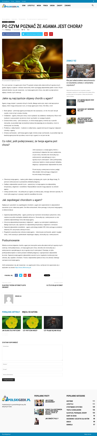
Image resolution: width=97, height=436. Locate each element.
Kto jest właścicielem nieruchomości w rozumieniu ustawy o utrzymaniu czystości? (80, 82)
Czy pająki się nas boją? (52, 330)
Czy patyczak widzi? (30, 330)
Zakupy (59, 5)
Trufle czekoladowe (73, 410)
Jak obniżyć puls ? (51, 419)
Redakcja (8, 29)
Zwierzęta (5, 22)
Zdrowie (68, 5)
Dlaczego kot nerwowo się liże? (85, 110)
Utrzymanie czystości (74, 407)
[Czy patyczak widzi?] (32, 322)
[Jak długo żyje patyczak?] (11, 322)
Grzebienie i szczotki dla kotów (77, 419)
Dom (23, 5)
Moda (39, 5)
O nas (12, 1)
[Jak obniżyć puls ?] (36, 421)
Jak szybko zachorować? (50, 401)
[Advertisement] (48, 13)
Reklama (18, 1)
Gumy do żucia (71, 416)
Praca (45, 5)
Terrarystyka (11, 22)
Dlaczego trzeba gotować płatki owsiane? (14, 286)
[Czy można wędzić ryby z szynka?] (71, 102)
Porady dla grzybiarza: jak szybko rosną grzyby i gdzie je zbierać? (53, 412)
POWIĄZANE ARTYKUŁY (11, 312)
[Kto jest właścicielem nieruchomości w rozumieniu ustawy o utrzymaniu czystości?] (80, 71)
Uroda (52, 5)
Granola (69, 425)
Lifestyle (31, 5)
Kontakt (24, 1)
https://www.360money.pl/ (23, 267)
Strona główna (5, 1)
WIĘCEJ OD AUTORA (29, 312)
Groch (68, 422)
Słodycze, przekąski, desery (76, 413)
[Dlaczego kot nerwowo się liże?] (71, 111)
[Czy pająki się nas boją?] (53, 322)
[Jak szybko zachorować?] (39, 403)
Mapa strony (87, 434)
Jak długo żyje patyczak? (11, 330)
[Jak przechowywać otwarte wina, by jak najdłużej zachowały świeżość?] (71, 121)
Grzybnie (69, 401)
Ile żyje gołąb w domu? (55, 285)
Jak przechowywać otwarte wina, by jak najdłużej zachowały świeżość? (85, 120)
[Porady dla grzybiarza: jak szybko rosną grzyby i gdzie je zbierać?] (39, 412)
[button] (92, 5)
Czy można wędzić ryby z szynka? (85, 100)
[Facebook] (93, 1)
